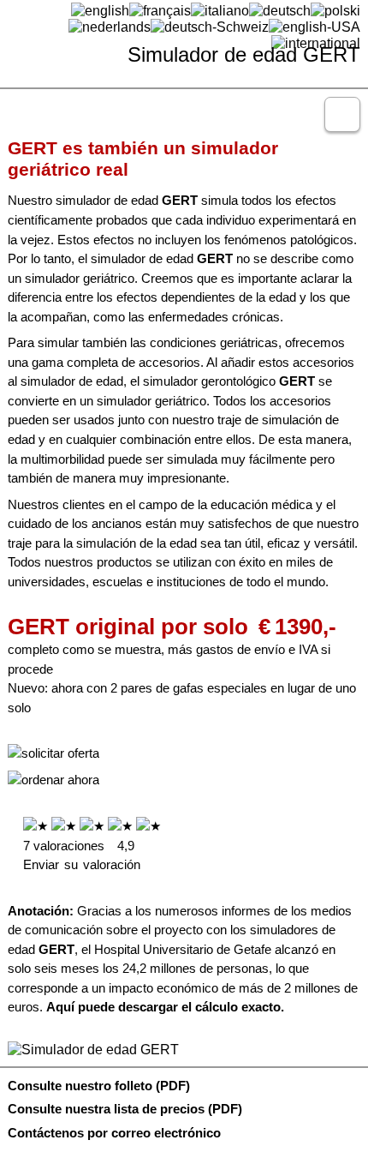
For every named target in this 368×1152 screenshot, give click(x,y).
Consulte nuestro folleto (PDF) (99, 1086)
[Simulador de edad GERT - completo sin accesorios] (179, 1049)
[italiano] (220, 10)
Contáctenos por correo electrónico (114, 1133)
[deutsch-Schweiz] (210, 26)
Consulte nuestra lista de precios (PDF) (125, 1109)
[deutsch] (280, 10)
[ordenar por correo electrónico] (53, 780)
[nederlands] (109, 26)
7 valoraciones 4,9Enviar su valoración (81, 855)
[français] (160, 10)
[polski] (335, 10)
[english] (100, 10)
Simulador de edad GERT (244, 54)
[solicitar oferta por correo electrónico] (53, 753)
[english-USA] (314, 26)
